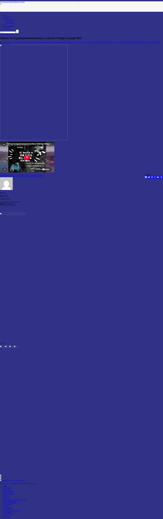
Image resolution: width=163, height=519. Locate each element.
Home (5, 486)
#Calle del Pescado (26, 42)
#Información (103, 42)
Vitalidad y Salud (8, 513)
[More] (161, 177)
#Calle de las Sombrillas (13, 42)
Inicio (4, 15)
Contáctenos (6, 27)
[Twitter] (148, 177)
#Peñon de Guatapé (125, 42)
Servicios (5, 506)
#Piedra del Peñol (136, 42)
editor (4, 193)
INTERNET (10, 21)
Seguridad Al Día (8, 504)
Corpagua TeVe (11, 23)
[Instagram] (151, 177)
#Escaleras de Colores (79, 42)
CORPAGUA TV (8, 492)
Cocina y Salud (7, 487)
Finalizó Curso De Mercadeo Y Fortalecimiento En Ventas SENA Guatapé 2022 (21, 176)
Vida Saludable (7, 512)
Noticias (12, 34)
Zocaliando (6, 517)
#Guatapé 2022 (95, 42)
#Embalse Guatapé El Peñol (50, 42)
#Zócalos (7, 44)
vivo (4, 515)
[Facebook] (145, 177)
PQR (4, 24)
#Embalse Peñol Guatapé (65, 42)
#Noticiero (117, 42)
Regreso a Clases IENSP (10, 503)
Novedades (6, 498)
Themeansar (32, 483)
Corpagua (6, 18)
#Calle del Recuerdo (36, 42)
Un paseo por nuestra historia (11, 510)
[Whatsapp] (154, 177)
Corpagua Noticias (5, 34)
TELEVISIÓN (11, 20)
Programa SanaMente (9, 501)
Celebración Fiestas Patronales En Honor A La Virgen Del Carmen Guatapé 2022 (22, 175)
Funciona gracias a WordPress (8, 483)
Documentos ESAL (8, 26)
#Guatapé (88, 42)
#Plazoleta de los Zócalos (148, 42)
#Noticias (110, 42)
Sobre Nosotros (7, 17)
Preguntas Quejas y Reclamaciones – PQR (14, 500)
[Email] (157, 177)
